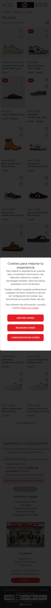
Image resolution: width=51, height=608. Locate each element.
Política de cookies (29, 308)
